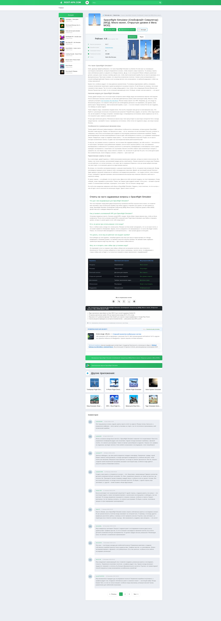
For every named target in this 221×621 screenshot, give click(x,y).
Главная (61, 7)
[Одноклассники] (124, 301)
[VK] (119, 301)
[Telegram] (114, 301)
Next (135, 594)
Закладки (143, 29)
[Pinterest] (134, 301)
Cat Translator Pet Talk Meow (109, 100)
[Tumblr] (129, 301)
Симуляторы (109, 47)
